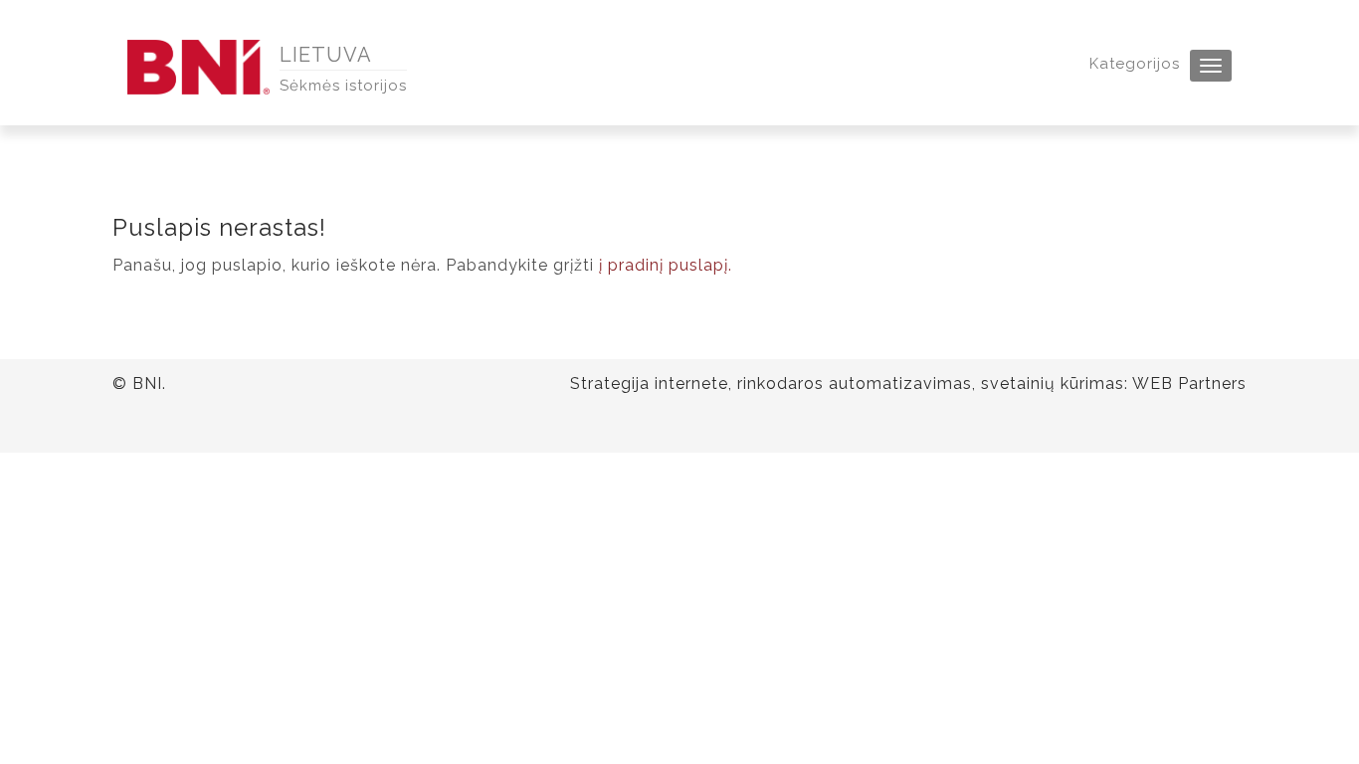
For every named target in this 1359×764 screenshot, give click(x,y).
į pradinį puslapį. (665, 265)
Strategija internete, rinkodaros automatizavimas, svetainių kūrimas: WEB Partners (908, 383)
